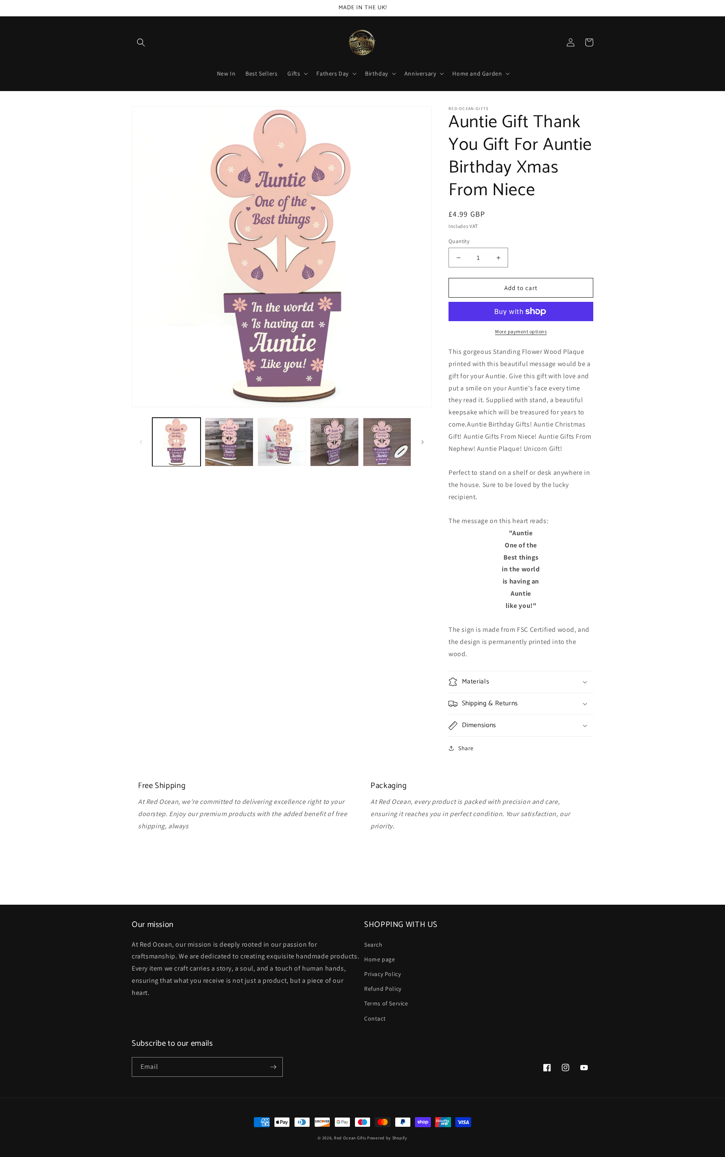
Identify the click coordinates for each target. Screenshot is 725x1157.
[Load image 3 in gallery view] (282, 442)
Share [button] (466, 748)
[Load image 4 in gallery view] (334, 442)
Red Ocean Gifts (350, 1138)
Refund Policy (383, 988)
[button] (141, 42)
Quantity (459, 241)
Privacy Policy (382, 974)
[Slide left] (141, 442)
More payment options (521, 331)
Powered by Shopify (387, 1138)
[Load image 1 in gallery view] (176, 442)
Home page (379, 959)
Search (373, 944)
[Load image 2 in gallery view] (229, 442)
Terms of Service (386, 1003)
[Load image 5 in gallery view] (387, 442)
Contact (375, 1018)
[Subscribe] (273, 1067)
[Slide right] (422, 442)
